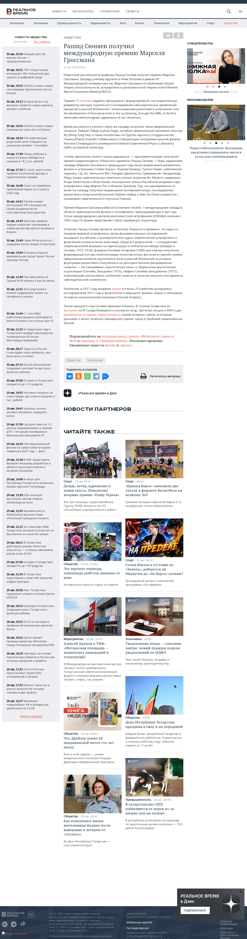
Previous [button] (190, 66)
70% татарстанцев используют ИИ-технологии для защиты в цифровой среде (28, 73)
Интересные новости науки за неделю (92, 576)
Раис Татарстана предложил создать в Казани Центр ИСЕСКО (30, 593)
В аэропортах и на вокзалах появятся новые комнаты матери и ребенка (30, 105)
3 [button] (219, 87)
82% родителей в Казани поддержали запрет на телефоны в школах (27, 292)
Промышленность (69, 23)
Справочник (110, 11)
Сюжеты (132, 11)
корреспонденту (109, 314)
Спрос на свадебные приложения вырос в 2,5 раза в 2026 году (29, 189)
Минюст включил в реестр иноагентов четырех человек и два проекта (28, 688)
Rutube (110, 345)
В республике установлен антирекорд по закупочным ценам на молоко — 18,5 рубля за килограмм (154, 816)
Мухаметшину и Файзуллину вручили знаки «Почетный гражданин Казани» (28, 514)
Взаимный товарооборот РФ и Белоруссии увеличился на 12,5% (27, 704)
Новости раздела (31, 716)
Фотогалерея (83, 11)
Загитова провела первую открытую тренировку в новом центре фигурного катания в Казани (30, 226)
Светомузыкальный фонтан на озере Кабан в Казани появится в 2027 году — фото (29, 447)
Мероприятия (187, 23)
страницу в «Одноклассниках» (104, 341)
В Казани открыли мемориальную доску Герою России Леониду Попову (30, 256)
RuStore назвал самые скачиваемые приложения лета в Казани (30, 89)
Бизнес (140, 23)
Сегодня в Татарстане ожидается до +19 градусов (30, 382)
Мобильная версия (139, 922)
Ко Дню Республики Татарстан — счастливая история (87, 833)
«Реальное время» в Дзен (97, 393)
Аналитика (17, 23)
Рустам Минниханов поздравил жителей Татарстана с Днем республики (29, 368)
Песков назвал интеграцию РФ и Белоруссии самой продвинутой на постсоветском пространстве (27, 207)
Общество (230, 23)
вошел (116, 289)
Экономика (40, 23)
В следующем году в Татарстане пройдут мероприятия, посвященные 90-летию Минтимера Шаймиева (30, 334)
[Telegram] (96, 376)
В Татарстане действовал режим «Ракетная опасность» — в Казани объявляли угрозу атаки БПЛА (30, 548)
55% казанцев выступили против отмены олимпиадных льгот (24, 498)
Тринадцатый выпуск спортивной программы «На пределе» (154, 574)
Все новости (42, 41)
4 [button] (225, 87)
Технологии (161, 23)
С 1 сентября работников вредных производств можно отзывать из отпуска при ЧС (30, 317)
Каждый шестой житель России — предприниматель (26, 57)
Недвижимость (100, 23)
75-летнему (83, 101)
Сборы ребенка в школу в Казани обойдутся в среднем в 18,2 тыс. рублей (26, 157)
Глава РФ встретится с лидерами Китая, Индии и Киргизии (31, 242)
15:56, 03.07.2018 (74, 67)
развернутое (72, 314)
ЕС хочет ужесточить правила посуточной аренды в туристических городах (29, 173)
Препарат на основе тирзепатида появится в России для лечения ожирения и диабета (31, 657)
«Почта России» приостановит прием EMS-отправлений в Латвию (25, 672)
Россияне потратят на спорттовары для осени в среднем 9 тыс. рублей (31, 396)
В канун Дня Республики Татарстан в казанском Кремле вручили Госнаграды (30, 482)
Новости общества (31, 37)
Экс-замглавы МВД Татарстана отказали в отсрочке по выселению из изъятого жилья (30, 530)
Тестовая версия (137, 928)
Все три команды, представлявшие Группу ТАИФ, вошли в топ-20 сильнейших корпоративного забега (91, 498)
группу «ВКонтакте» (144, 336)
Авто (123, 23)
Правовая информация (228, 923)
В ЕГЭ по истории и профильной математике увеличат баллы (30, 625)
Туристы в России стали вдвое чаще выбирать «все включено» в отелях (29, 352)
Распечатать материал (165, 376)
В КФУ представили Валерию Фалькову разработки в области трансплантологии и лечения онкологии (29, 465)
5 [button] (228, 143)
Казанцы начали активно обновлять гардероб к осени (27, 412)
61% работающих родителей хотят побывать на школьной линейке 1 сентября (27, 141)
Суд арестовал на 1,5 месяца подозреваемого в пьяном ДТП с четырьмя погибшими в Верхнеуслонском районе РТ (29, 429)
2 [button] (213, 87)
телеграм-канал (114, 336)
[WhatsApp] (87, 376)
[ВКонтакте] (168, 35)
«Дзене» (126, 345)
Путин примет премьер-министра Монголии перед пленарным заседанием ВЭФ (30, 641)
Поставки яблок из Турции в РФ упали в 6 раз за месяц (30, 278)
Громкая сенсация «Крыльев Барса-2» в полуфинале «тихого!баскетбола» (153, 496)
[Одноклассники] (178, 35)
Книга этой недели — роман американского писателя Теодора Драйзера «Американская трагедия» (89, 750)
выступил (70, 310)
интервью (89, 314)
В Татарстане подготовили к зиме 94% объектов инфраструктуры (29, 577)
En (240, 11)
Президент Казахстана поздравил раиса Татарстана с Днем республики (30, 609)
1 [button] (207, 87)
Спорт (210, 23)
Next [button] (242, 66)
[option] (216, 66)
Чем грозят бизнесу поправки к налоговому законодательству (153, 653)
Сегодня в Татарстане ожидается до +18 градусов (30, 564)
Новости (59, 11)
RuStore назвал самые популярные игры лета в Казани (30, 127)
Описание (226, 928)
